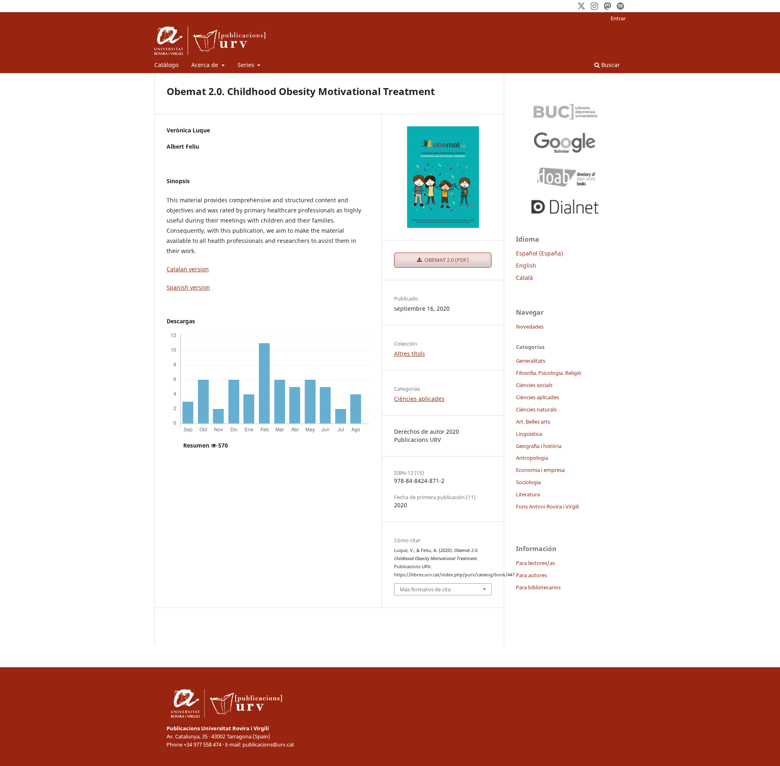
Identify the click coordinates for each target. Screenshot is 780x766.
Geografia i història (538, 446)
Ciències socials (534, 385)
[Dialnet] (564, 205)
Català (524, 277)
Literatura (528, 494)
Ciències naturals (536, 409)
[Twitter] (581, 6)
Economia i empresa (540, 470)
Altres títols (409, 353)
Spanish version (188, 287)
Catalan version (188, 269)
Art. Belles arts (533, 421)
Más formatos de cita (425, 589)
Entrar (618, 18)
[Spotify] (620, 6)
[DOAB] (564, 175)
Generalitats (530, 360)
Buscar (610, 65)
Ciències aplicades (419, 398)
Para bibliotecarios (538, 587)
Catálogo (166, 65)
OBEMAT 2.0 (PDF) (446, 260)
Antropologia (532, 457)
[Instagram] (594, 6)
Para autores (531, 575)
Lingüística (529, 433)
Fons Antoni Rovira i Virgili (547, 506)
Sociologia (528, 482)
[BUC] (564, 109)
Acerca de (205, 65)
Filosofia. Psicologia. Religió (548, 373)
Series (247, 65)
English (526, 265)
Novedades (530, 326)
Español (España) (539, 253)
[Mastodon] (607, 6)
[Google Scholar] (564, 142)
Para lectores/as (535, 563)
